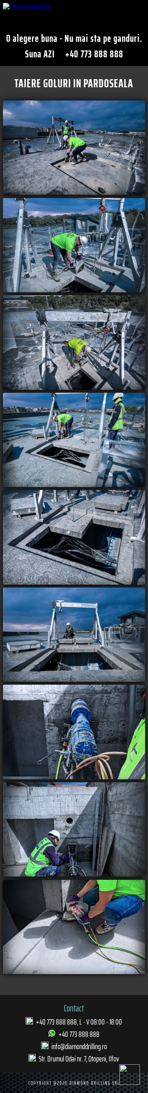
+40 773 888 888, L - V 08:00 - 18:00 (79, 1022)
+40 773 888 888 (93, 54)
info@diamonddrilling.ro (79, 1046)
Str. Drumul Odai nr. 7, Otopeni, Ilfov (79, 1058)
